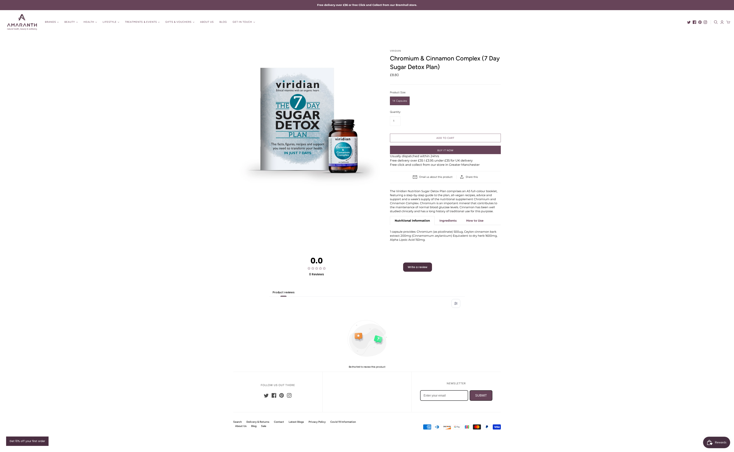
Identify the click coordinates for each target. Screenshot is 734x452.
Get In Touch (242, 21)
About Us (207, 21)
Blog (223, 21)
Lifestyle (110, 21)
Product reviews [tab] (284, 292)
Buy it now (445, 150)
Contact (279, 422)
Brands (50, 21)
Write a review (417, 267)
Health (89, 21)
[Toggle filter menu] (455, 303)
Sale (263, 426)
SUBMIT (481, 395)
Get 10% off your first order (27, 441)
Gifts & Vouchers (178, 21)
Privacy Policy (317, 422)
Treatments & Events (141, 21)
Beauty (69, 21)
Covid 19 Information (343, 422)
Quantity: (395, 112)
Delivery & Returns (257, 422)
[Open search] (716, 22)
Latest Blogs (296, 422)
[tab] (412, 220)
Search (237, 422)
